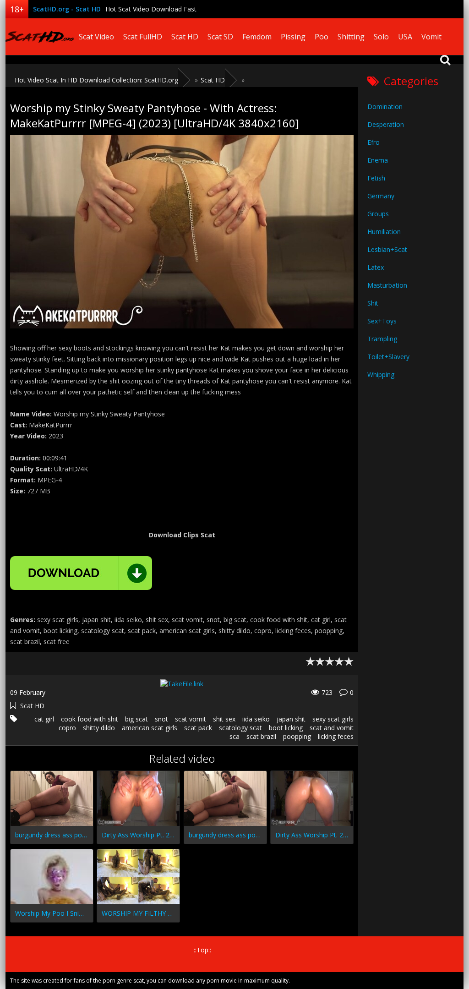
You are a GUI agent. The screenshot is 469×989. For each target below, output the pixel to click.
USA (405, 37)
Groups (378, 213)
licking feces (336, 736)
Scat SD (220, 37)
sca (234, 736)
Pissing (293, 37)
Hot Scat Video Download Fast (150, 9)
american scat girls (149, 727)
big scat (136, 719)
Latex (375, 267)
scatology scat (240, 727)
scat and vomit (332, 727)
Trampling (382, 338)
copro (67, 727)
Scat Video (96, 37)
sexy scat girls (333, 719)
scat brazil (261, 736)
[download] (81, 573)
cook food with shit (89, 719)
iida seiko (256, 719)
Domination (385, 106)
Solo (381, 37)
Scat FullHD (142, 37)
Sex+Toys (382, 321)
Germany (380, 195)
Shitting (351, 37)
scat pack (198, 727)
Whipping (380, 374)
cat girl (44, 719)
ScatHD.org (39, 36)
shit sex (224, 719)
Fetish (376, 178)
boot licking (286, 727)
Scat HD (184, 37)
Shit (372, 303)
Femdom (257, 37)
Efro (373, 142)
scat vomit (190, 719)
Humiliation (384, 231)
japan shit (291, 719)
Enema (377, 160)
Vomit (431, 37)
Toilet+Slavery (388, 356)
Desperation (385, 124)
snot (161, 719)
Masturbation (387, 285)
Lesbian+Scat (387, 249)
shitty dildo (99, 727)
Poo (321, 37)
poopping (297, 736)
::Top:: (202, 949)
